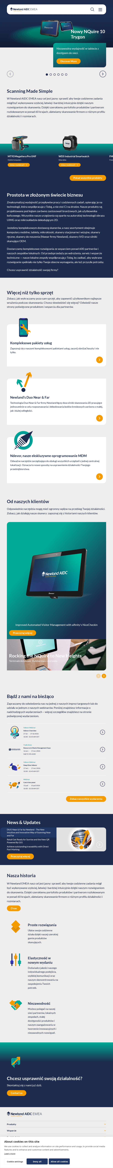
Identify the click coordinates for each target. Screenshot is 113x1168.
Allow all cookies (59, 1161)
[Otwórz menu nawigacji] (100, 9)
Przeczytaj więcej (22, 632)
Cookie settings (15, 1161)
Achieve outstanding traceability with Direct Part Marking (28, 848)
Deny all (37, 1161)
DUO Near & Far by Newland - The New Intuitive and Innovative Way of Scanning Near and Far (29, 832)
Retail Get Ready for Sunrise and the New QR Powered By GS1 (28, 841)
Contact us (16, 1092)
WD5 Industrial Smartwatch (74, 156)
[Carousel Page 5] (62, 74)
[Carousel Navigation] (56, 676)
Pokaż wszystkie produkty (87, 177)
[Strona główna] (23, 9)
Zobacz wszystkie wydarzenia (86, 798)
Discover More (68, 61)
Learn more (9, 1153)
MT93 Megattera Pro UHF (22, 156)
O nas (14, 908)
